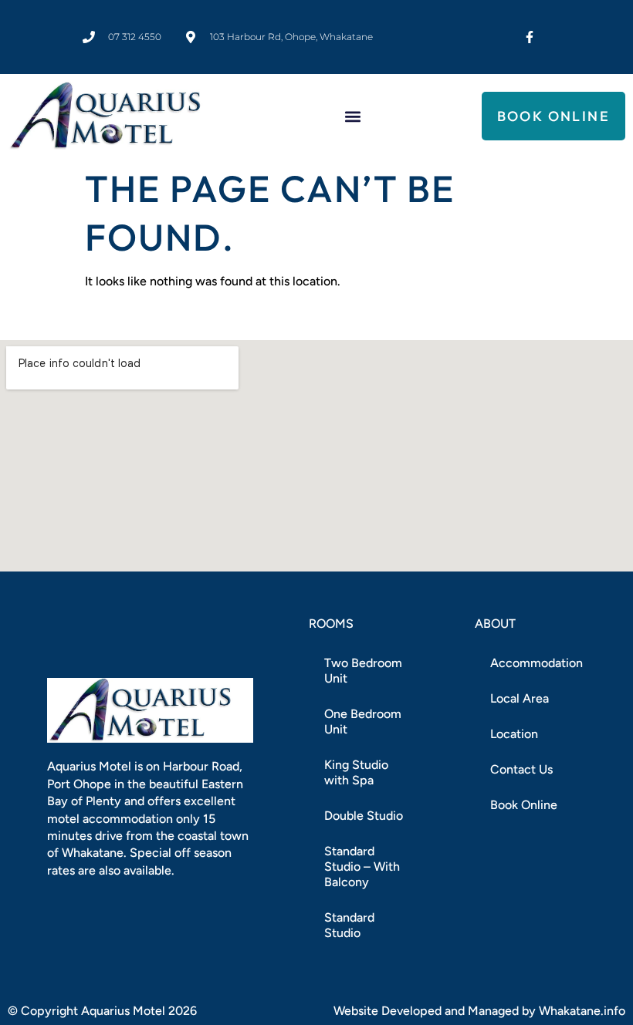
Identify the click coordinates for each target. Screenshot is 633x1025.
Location (514, 734)
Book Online (523, 804)
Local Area (519, 698)
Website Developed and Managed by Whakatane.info (479, 1010)
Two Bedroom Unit (363, 671)
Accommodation (536, 663)
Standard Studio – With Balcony (362, 866)
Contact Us (521, 769)
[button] (352, 116)
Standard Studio (349, 925)
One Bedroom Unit (362, 721)
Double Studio (363, 815)
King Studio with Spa (356, 772)
